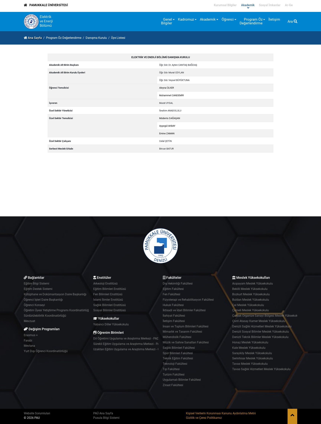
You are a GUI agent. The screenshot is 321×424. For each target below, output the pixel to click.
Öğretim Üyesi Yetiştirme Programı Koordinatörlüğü (57, 310)
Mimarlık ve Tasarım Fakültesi (182, 331)
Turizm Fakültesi (173, 374)
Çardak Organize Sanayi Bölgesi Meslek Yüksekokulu (267, 315)
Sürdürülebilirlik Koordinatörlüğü (45, 315)
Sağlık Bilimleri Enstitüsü (109, 305)
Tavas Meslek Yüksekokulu (250, 363)
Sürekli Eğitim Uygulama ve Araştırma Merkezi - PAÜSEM (130, 344)
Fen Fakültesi (171, 294)
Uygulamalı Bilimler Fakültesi (182, 379)
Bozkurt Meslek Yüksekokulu (251, 294)
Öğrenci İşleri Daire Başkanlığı (43, 299)
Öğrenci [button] (228, 19)
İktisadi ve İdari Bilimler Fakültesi (184, 310)
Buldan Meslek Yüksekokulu (250, 299)
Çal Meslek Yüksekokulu (248, 305)
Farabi (28, 340)
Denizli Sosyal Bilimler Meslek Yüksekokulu (260, 331)
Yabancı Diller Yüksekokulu (111, 324)
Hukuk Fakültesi (173, 305)
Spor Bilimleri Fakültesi (178, 353)
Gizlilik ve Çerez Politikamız (204, 418)
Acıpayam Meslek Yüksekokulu (252, 283)
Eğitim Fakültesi (173, 289)
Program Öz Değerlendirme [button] (251, 21)
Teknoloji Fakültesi (175, 363)
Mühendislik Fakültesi (177, 337)
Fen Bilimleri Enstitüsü (107, 294)
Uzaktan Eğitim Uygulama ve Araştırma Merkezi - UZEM (129, 349)
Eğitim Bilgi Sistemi (36, 283)
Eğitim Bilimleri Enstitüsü (109, 289)
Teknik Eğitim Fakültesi (178, 358)
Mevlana (29, 345)
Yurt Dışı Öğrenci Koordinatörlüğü (46, 351)
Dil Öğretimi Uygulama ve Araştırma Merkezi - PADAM (128, 338)
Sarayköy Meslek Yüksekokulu (252, 353)
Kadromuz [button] (186, 19)
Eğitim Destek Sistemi (38, 289)
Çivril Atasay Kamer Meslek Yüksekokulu (258, 321)
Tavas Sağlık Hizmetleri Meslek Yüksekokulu (261, 369)
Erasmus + (31, 335)
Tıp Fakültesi (171, 369)
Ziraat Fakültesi (173, 385)
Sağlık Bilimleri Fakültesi (179, 348)
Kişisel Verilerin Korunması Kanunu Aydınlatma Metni (221, 413)
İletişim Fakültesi (174, 321)
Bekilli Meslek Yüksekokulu (250, 289)
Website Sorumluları (37, 413)
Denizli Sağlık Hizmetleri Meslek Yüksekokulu (261, 326)
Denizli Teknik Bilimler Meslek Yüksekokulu (260, 337)
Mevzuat (29, 321)
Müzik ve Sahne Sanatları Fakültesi (186, 342)
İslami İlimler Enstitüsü (108, 299)
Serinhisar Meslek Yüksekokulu (252, 358)
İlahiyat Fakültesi (174, 315)
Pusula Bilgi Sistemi (106, 418)
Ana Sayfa (35, 38)
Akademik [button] (208, 19)
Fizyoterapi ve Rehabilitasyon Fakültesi (188, 299)
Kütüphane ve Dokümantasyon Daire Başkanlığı (55, 294)
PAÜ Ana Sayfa (103, 413)
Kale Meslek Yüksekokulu (248, 348)
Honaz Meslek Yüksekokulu (250, 342)
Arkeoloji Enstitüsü (105, 283)
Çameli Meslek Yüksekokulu (250, 310)
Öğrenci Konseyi (34, 305)
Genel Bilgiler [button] (166, 21)
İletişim (274, 19)
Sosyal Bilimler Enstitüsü (109, 310)
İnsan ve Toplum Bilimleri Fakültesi (185, 326)
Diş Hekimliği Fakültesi (178, 283)
